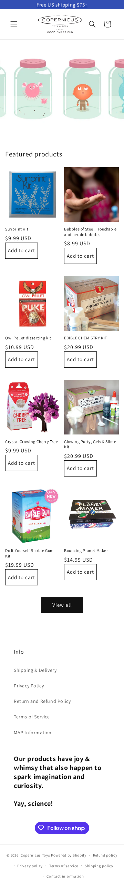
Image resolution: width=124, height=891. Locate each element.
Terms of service (63, 865)
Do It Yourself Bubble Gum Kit (29, 553)
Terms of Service (32, 717)
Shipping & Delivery (35, 670)
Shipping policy (99, 865)
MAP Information (33, 732)
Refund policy (105, 855)
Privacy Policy (29, 686)
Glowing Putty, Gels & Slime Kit (90, 444)
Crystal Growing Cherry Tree (31, 441)
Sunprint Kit (16, 229)
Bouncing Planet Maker (86, 550)
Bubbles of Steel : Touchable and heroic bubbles (90, 231)
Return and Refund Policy (42, 701)
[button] (13, 24)
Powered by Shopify (68, 855)
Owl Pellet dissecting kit (28, 337)
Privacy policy (30, 865)
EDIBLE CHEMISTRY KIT (85, 337)
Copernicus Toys (35, 855)
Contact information (65, 876)
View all (62, 605)
